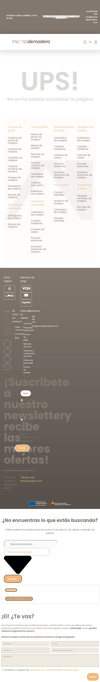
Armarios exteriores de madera (38, 249)
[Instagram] (7, 351)
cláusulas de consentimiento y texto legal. (54, 669)
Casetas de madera (14, 150)
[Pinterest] (7, 366)
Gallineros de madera (37, 192)
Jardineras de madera (37, 175)
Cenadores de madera (14, 187)
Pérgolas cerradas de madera (84, 198)
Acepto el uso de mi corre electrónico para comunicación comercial (28, 430)
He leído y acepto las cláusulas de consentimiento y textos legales (29, 407)
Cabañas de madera (15, 159)
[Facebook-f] (7, 343)
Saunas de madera (14, 196)
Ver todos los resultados (19, 598)
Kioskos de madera (14, 225)
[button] (3, 42)
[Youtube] (7, 359)
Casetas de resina (37, 231)
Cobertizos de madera (37, 213)
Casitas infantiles (59, 193)
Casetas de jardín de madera (14, 140)
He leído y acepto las (42, 669)
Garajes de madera (14, 179)
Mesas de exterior (36, 147)
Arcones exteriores (36, 239)
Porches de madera (83, 208)
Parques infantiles (59, 219)
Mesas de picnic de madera (36, 137)
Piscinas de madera (37, 155)
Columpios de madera (60, 211)
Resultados (11, 590)
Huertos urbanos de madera (37, 165)
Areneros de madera (61, 202)
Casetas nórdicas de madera (15, 169)
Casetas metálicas (36, 222)
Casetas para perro (37, 184)
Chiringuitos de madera (15, 217)
